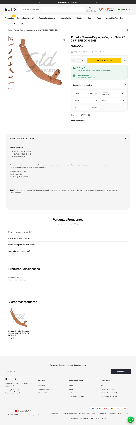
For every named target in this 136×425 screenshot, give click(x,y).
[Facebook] (7, 391)
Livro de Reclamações (109, 396)
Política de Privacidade (109, 393)
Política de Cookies (108, 389)
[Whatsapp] (18, 391)
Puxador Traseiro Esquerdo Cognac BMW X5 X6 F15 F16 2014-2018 (18, 333)
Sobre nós (72, 386)
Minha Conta (73, 389)
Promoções (54, 413)
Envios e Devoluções (76, 396)
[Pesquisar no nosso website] (20, 9)
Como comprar (42, 393)
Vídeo (125, 413)
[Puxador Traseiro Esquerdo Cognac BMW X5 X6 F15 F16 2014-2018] (19, 317)
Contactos (41, 386)
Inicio (10, 30)
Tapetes (113, 413)
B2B (70, 393)
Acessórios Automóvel (79, 418)
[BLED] (10, 9)
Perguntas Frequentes (45, 389)
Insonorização (103, 413)
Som (119, 413)
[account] (91, 8)
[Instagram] (12, 391)
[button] (39, 2)
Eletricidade (94, 418)
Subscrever (121, 372)
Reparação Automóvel (87, 413)
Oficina (103, 418)
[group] (41, 62)
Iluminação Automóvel (68, 413)
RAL (102, 386)
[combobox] (51, 9)
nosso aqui (73, 224)
